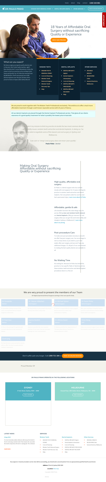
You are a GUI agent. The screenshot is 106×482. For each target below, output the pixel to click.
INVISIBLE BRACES (92, 440)
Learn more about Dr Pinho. (77, 197)
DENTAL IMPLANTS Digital (62, 9)
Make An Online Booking (95, 8)
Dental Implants (68, 67)
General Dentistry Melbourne (94, 445)
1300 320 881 (94, 3)
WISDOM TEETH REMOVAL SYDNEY (41, 9)
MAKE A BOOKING (28, 394)
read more (7, 449)
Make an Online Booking (73, 356)
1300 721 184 (54, 356)
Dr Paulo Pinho (14, 9)
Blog (78, 3)
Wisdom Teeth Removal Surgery (51, 447)
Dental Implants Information (72, 442)
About (73, 3)
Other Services (78, 9)
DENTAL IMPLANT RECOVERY (72, 449)
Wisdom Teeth (45, 67)
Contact (85, 3)
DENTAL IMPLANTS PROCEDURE (73, 447)
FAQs (42, 89)
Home (67, 3)
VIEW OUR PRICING (59, 40)
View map (56, 468)
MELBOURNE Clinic (92, 442)
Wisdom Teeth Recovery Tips (50, 449)
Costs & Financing (46, 76)
